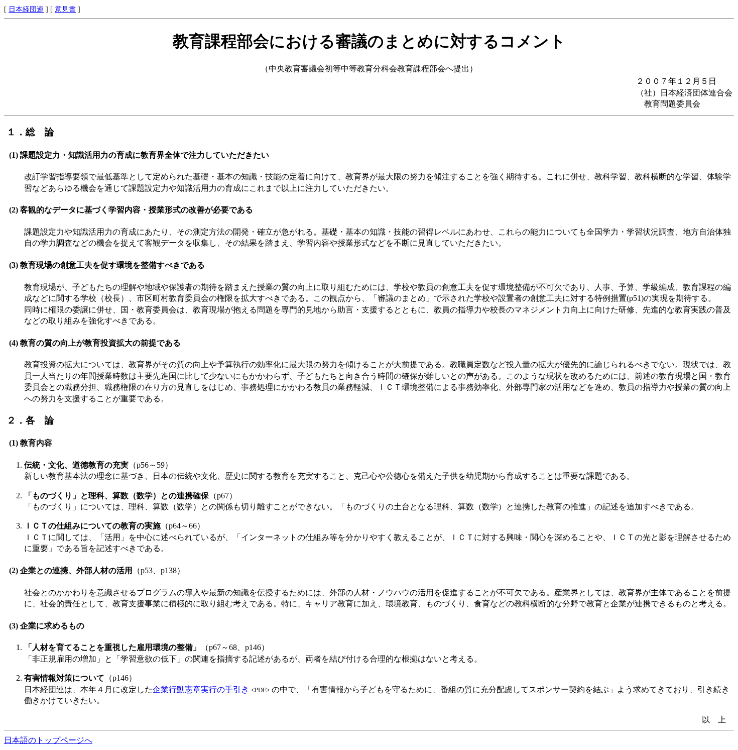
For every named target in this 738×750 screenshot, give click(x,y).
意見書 (65, 9)
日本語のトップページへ (48, 740)
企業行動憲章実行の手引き (201, 689)
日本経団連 (26, 9)
